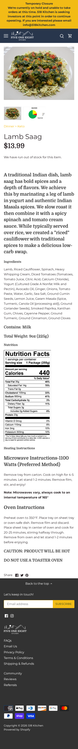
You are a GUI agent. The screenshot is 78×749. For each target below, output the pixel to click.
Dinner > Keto (14, 126)
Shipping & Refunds (19, 663)
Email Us (10, 646)
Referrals (10, 685)
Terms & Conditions (18, 658)
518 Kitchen (35, 725)
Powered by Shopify (17, 729)
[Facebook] (6, 616)
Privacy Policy (14, 652)
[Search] (62, 36)
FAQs (8, 640)
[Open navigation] (6, 35)
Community (13, 673)
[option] (12, 113)
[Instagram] (12, 616)
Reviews (10, 679)
